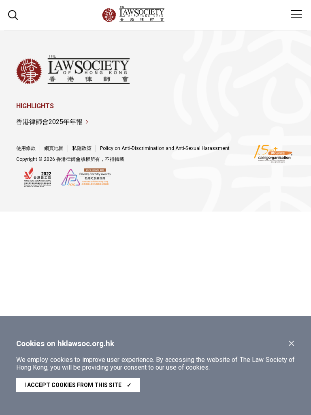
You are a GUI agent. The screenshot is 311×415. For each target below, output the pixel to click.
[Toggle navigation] (296, 14)
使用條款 (26, 148)
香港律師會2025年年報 (49, 122)
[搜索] (13, 14)
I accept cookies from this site (78, 385)
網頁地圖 (54, 148)
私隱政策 (82, 148)
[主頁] (155, 20)
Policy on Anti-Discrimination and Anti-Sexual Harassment (165, 148)
